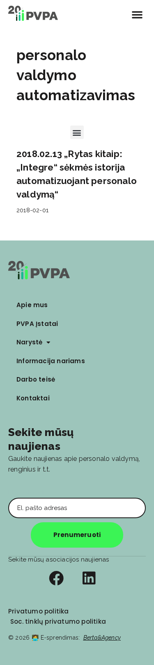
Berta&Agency (102, 637)
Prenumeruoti (77, 534)
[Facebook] (56, 578)
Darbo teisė (35, 379)
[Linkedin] (89, 578)
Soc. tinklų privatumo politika (58, 621)
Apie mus (32, 305)
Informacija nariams (50, 361)
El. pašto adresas (33, 492)
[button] (137, 14)
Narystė (29, 342)
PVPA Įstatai (37, 323)
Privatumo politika (38, 611)
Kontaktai (33, 398)
